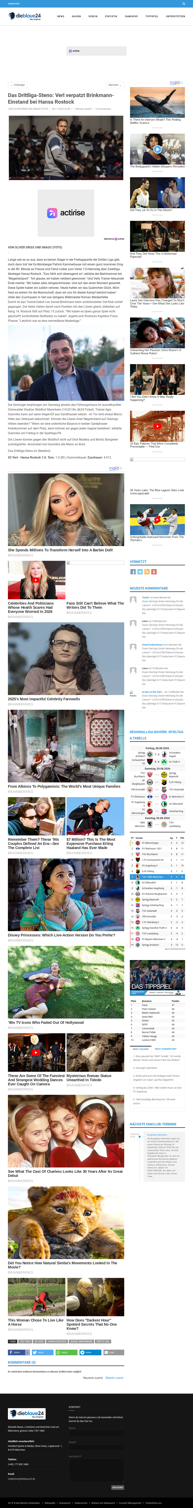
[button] (19, 1352)
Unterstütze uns (154, 1503)
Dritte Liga (103, 1341)
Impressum (65, 1503)
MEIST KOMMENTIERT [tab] (166, 1049)
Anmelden (14, 4)
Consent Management (130, 1503)
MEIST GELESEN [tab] (141, 1049)
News (60, 16)
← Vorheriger (18, 84)
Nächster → (115, 84)
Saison (76, 16)
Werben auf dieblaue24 (103, 1503)
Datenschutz (81, 1503)
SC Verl (39, 1341)
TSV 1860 (25, 1341)
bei (163, 605)
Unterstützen (175, 16)
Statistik (111, 16)
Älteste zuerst (114, 1378)
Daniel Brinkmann (81, 1341)
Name (72, 1428)
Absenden (117, 1487)
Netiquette (50, 1503)
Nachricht (75, 1456)
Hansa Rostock (57, 1341)
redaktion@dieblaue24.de (21, 1478)
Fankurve (131, 16)
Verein (92, 16)
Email (72, 1442)
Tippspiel (152, 16)
